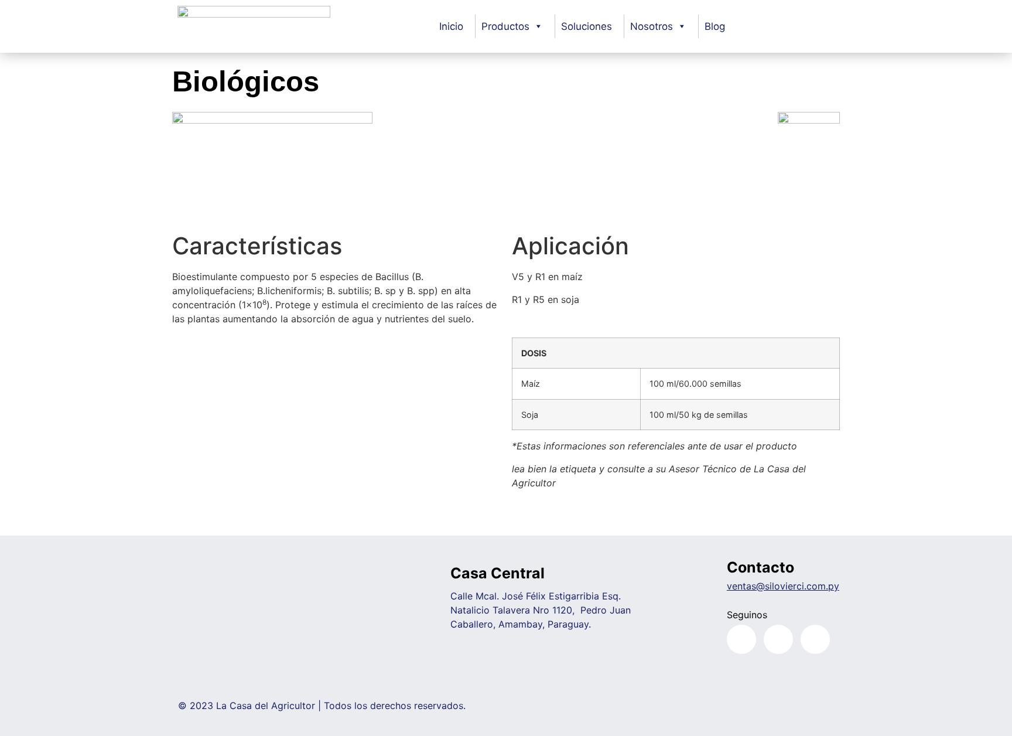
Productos (505, 26)
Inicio (451, 26)
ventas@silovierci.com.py (783, 586)
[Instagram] (778, 639)
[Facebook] (741, 639)
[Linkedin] (815, 639)
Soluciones (586, 26)
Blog (715, 26)
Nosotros (651, 26)
